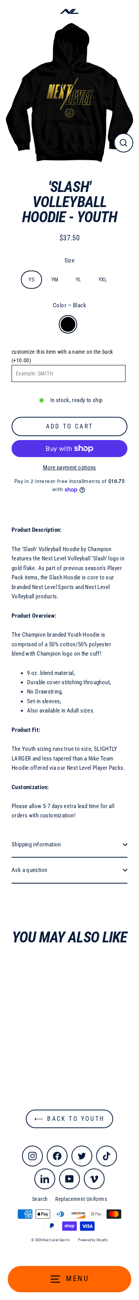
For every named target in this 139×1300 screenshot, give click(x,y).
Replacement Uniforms (81, 1199)
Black (67, 324)
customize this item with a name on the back (62, 356)
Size (69, 260)
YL (78, 279)
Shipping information (36, 844)
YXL (102, 279)
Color (69, 305)
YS (31, 279)
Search (39, 1199)
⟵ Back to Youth (69, 1118)
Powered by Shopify (93, 1240)
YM (55, 279)
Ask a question (29, 870)
